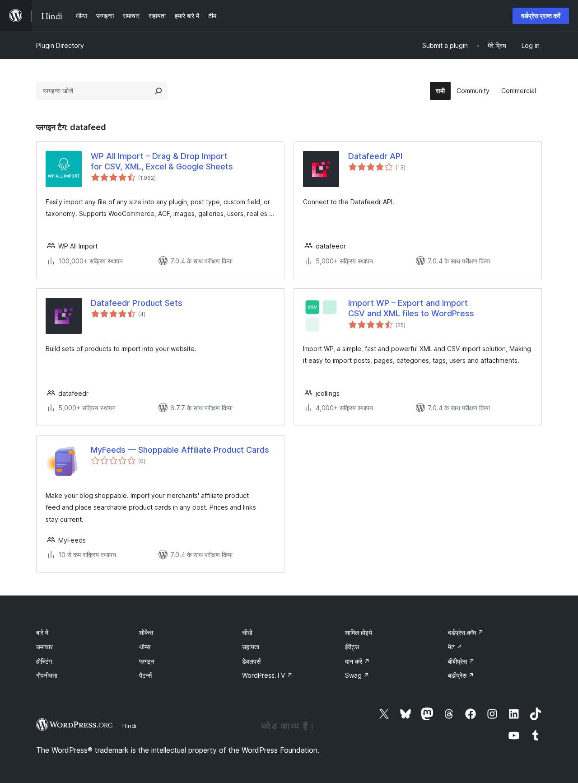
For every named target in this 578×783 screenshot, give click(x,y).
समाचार (44, 647)
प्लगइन (146, 661)
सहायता (250, 647)
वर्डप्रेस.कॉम (466, 632)
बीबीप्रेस (461, 661)
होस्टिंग (44, 661)
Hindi (129, 725)
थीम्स (144, 647)
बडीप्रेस (461, 675)
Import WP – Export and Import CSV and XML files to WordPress (411, 308)
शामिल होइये (358, 632)
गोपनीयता (46, 675)
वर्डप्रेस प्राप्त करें (540, 15)
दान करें (357, 661)
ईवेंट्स (352, 647)
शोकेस (146, 632)
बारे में (42, 632)
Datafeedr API (375, 156)
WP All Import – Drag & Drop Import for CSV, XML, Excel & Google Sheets (162, 161)
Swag (357, 675)
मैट (455, 647)
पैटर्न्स (145, 675)
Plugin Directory (60, 45)
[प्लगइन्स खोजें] (158, 91)
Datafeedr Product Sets (136, 303)
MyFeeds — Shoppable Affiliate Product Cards (180, 450)
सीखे (247, 632)
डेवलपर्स (251, 661)
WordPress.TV (267, 675)
